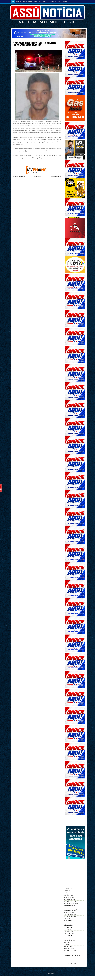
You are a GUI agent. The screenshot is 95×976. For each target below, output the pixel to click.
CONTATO (18, 2)
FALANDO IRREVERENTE (70, 916)
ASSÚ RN (66, 893)
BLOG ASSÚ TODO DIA (70, 901)
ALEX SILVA (67, 890)
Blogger (77, 963)
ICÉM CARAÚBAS (68, 925)
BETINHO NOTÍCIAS (69, 897)
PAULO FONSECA (68, 946)
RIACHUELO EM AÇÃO (70, 951)
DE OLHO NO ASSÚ (69, 912)
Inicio (13, 2)
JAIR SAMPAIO (68, 927)
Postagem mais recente (19, 176)
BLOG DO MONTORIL (69, 905)
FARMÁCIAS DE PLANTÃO (40, 2)
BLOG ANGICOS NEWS (70, 899)
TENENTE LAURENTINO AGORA (72, 955)
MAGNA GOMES (68, 935)
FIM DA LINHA (67, 918)
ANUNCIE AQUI (52, 2)
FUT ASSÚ (66, 923)
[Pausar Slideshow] (83, 30)
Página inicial (37, 176)
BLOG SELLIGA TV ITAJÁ (70, 910)
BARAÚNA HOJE (68, 895)
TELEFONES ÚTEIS (27, 2)
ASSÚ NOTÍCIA (51, 972)
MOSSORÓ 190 (68, 938)
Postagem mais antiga (55, 176)
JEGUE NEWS (67, 929)
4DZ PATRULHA (68, 888)
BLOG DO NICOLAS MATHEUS (72, 908)
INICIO (23, 971)
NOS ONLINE (67, 942)
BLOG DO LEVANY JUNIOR (71, 903)
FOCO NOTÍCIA (68, 920)
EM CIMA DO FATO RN (70, 914)
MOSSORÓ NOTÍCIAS (69, 940)
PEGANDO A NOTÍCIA (69, 948)
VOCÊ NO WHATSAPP (63, 2)
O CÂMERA (67, 944)
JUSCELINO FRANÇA (69, 933)
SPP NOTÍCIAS (68, 953)
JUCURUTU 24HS (68, 931)
